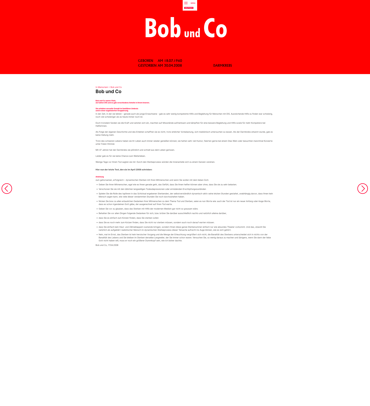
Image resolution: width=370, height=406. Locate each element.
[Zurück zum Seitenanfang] (362, 396)
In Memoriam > (103, 87)
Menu (193, 3)
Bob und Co (116, 87)
